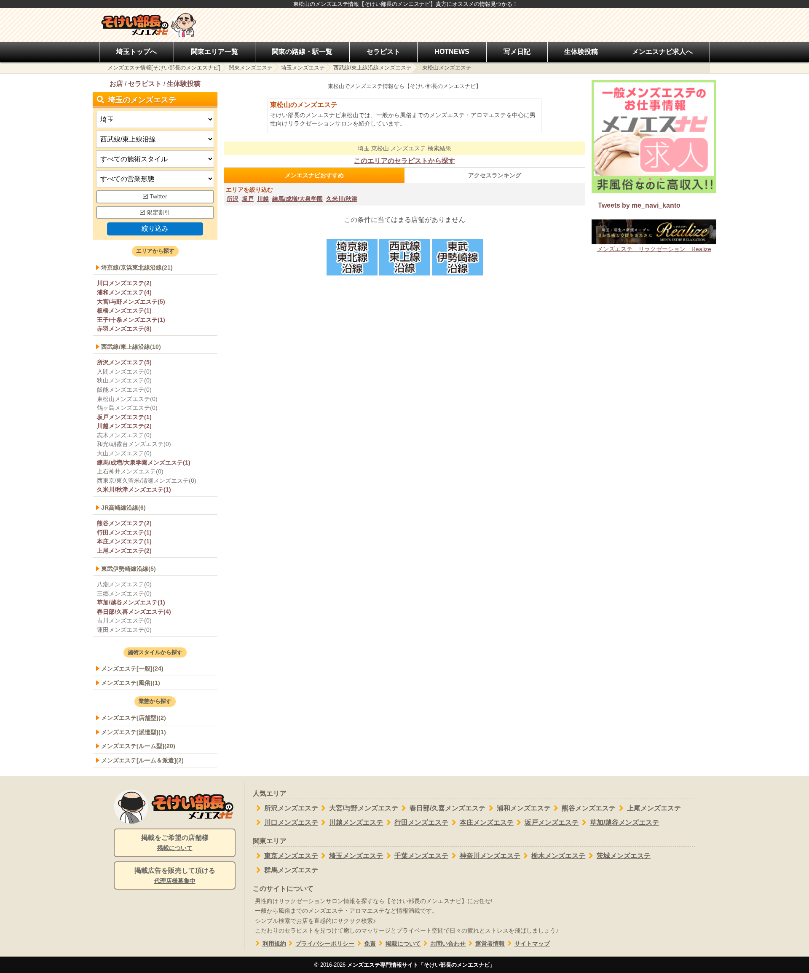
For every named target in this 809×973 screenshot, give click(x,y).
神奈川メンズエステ (490, 855)
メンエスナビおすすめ (314, 175)
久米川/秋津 (341, 198)
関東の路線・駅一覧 (302, 51)
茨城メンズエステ (624, 855)
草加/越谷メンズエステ (624, 822)
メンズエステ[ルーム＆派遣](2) (142, 760)
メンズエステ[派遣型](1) (133, 732)
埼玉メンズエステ (303, 67)
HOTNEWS (451, 51)
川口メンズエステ (291, 822)
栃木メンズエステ (558, 855)
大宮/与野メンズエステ (363, 808)
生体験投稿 (581, 51)
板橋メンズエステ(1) (124, 310)
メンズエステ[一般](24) (132, 668)
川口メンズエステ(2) (124, 283)
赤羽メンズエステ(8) (124, 328)
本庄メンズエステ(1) (124, 541)
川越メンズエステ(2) (124, 425)
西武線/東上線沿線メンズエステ (372, 67)
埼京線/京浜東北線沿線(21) (137, 267)
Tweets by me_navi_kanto (639, 205)
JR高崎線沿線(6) (123, 507)
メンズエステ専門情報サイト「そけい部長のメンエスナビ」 (421, 965)
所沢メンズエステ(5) (124, 362)
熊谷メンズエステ (589, 808)
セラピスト (383, 51)
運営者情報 (490, 944)
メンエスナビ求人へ (662, 51)
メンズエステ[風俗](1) (130, 682)
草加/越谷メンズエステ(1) (131, 602)
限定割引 (157, 212)
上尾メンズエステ (654, 808)
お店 (116, 83)
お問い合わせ (448, 944)
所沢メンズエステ (291, 808)
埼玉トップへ (136, 51)
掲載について (403, 944)
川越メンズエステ (356, 822)
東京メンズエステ (291, 855)
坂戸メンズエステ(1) (124, 417)
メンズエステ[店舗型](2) (133, 717)
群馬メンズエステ (291, 870)
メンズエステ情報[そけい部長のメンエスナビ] (163, 67)
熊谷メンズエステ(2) (124, 523)
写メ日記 (517, 51)
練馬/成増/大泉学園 (297, 198)
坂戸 (248, 198)
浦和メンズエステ (524, 808)
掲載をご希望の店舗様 (175, 842)
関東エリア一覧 (214, 51)
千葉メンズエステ (421, 855)
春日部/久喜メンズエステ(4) (134, 611)
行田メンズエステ (421, 822)
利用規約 (274, 944)
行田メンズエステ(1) (124, 532)
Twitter (157, 196)
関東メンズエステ (251, 67)
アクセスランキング (494, 175)
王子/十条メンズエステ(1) (131, 319)
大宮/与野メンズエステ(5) (131, 301)
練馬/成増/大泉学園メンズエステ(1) (143, 462)
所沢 (232, 198)
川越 (263, 198)
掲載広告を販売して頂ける (174, 875)
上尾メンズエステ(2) (124, 550)
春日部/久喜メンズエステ (447, 808)
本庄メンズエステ (487, 822)
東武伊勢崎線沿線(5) (128, 568)
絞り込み (155, 228)
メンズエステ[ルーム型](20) (138, 746)
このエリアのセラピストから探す (404, 160)
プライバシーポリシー (324, 944)
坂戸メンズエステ (552, 822)
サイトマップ (532, 944)
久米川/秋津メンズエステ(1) (134, 489)
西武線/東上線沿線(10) (131, 346)
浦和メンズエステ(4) (124, 292)
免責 (370, 944)
